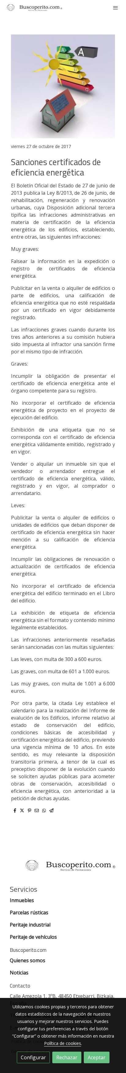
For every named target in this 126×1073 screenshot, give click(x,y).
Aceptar (97, 1057)
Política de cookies (62, 1043)
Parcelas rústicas (30, 912)
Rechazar (66, 1057)
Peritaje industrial (30, 924)
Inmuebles (22, 900)
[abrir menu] (115, 7)
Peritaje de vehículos (33, 937)
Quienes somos (27, 960)
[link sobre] (63, 869)
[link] (34, 7)
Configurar (33, 1057)
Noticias (19, 972)
